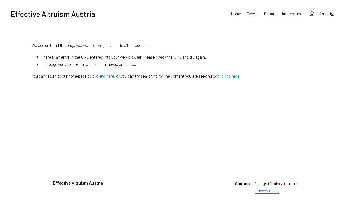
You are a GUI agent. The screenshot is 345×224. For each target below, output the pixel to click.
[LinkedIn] (322, 13)
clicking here (103, 75)
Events (252, 13)
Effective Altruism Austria (52, 13)
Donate (270, 13)
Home (236, 13)
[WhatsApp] (312, 13)
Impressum (291, 13)
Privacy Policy (267, 190)
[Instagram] (332, 13)
